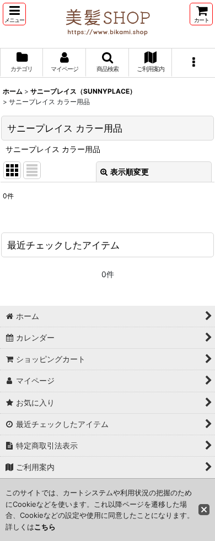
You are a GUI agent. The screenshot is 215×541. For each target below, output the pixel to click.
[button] (14, 14)
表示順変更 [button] (129, 171)
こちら (45, 526)
